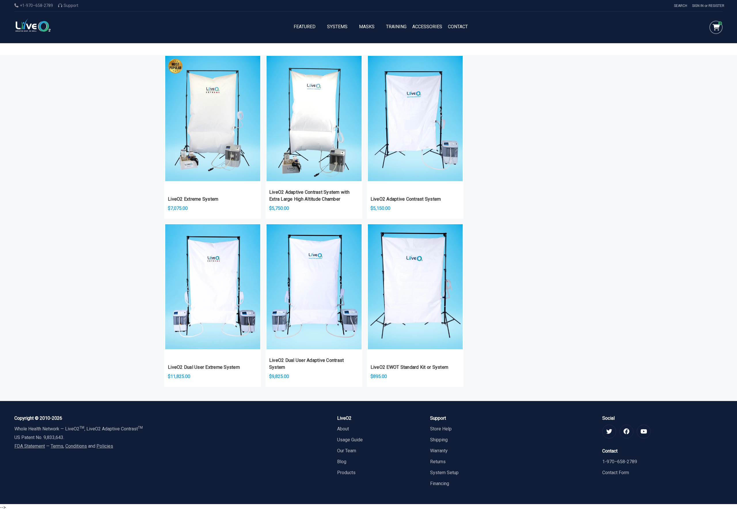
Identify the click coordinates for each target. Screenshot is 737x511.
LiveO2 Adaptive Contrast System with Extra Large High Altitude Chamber (309, 195)
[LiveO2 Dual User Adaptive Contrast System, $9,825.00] (314, 286)
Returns (438, 461)
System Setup (444, 472)
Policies (104, 446)
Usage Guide (350, 439)
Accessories (427, 26)
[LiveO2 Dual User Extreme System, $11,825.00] (212, 286)
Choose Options (212, 160)
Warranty (439, 450)
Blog (341, 461)
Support (71, 5)
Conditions (76, 446)
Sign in (698, 6)
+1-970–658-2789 (36, 5)
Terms (57, 446)
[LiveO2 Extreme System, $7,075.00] (212, 118)
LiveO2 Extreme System (193, 199)
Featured (305, 26)
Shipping (439, 439)
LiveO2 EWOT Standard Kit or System (410, 367)
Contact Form (615, 472)
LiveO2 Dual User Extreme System (204, 367)
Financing (439, 483)
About (343, 429)
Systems (337, 26)
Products (346, 472)
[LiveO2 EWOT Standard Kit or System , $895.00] (415, 286)
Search (680, 6)
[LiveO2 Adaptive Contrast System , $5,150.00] (415, 118)
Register (716, 6)
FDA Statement (29, 446)
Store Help (441, 429)
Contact (458, 26)
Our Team (346, 450)
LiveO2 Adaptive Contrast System (406, 199)
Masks (367, 26)
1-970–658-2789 (619, 461)
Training (396, 26)
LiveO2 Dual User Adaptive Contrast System (306, 364)
